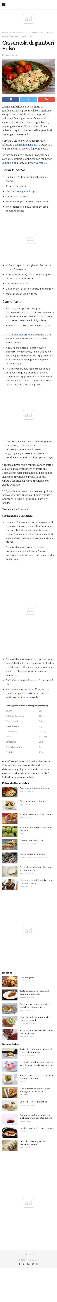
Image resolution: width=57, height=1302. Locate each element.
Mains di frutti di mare (41, 33)
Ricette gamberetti (10, 37)
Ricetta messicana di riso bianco (36, 814)
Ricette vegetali (8, 33)
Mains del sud (24, 33)
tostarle (31, 693)
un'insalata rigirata (26, 144)
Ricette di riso (26, 37)
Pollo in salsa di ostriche (32, 801)
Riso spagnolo (27, 977)
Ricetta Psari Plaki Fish (31, 840)
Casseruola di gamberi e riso (34, 788)
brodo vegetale (37, 162)
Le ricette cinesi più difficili (33, 1102)
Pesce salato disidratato (32, 854)
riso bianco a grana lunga (21, 191)
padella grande (23, 334)
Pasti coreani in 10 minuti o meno (37, 1128)
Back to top (28, 1255)
